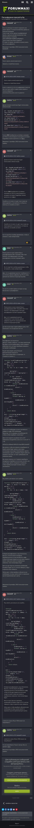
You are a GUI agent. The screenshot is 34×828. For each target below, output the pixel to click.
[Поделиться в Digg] (8, 809)
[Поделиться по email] (14, 809)
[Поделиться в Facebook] (5, 809)
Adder (18, 303)
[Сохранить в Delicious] (11, 809)
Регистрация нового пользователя (17, 780)
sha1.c (9, 746)
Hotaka (18, 76)
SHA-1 (23, 138)
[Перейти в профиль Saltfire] (4, 101)
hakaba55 (19, 220)
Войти (17, 791)
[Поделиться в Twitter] (3, 809)
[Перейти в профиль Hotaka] (4, 57)
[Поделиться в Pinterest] (16, 809)
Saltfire (18, 156)
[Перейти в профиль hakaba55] (4, 24)
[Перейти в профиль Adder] (4, 249)
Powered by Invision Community (17, 825)
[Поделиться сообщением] (30, 22)
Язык (16, 823)
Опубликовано (14, 22)
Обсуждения (24, 19)
